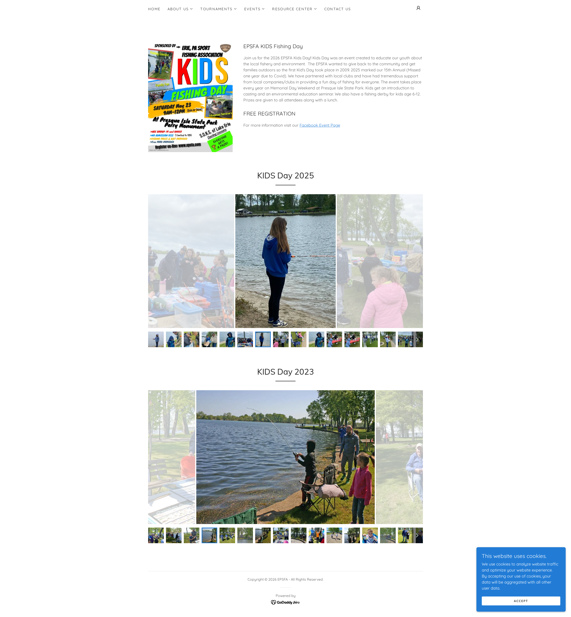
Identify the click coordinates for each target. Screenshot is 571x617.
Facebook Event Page (320, 125)
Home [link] (154, 9)
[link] (285, 601)
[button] (180, 9)
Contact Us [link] (337, 9)
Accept (521, 601)
